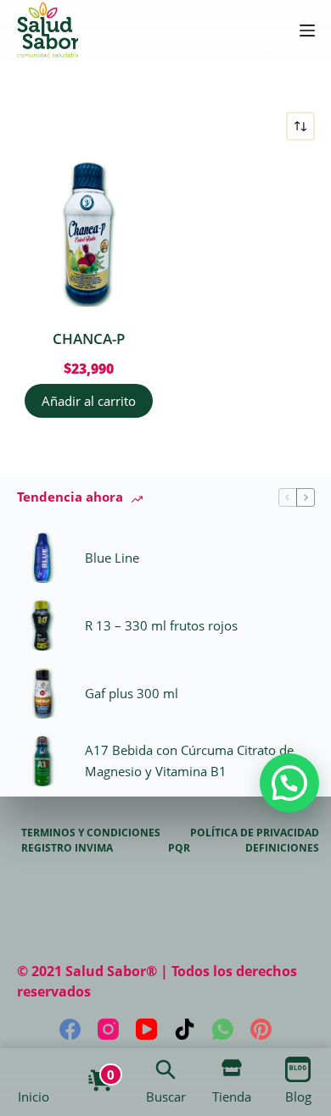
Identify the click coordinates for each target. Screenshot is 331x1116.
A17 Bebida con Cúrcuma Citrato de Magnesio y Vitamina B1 (189, 760)
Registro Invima (67, 848)
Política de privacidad (254, 833)
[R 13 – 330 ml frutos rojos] (42, 625)
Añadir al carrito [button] (89, 400)
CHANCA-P (89, 338)
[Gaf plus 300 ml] (42, 693)
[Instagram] (108, 1029)
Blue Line (112, 557)
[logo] (47, 30)
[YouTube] (146, 1029)
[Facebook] (70, 1029)
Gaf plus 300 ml (131, 693)
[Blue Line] (42, 557)
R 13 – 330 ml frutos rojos (161, 625)
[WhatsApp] (222, 1029)
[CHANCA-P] (89, 234)
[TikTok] (184, 1029)
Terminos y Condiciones (90, 833)
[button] (289, 783)
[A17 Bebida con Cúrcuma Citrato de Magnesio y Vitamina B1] (42, 761)
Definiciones (282, 848)
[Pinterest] (261, 1029)
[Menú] (307, 30)
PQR (179, 848)
